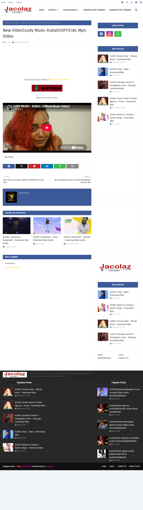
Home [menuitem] (41, 10)
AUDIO (100, 355)
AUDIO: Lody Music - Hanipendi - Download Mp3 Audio (16, 240)
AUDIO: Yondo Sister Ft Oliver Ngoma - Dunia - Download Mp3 (123, 101)
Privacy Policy (134, 466)
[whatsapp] (117, 34)
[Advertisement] (120, 172)
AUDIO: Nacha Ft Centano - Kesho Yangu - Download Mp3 (122, 117)
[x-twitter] (127, 2)
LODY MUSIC (15, 23)
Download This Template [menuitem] (94, 10)
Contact (19, 2)
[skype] (140, 2)
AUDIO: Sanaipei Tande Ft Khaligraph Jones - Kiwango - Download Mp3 (123, 85)
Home (3, 2)
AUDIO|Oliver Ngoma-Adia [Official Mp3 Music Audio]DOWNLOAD (121, 454)
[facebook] (122, 2)
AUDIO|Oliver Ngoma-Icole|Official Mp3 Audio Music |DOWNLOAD (123, 408)
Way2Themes (25, 466)
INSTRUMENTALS (104, 358)
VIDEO (121, 355)
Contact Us (122, 466)
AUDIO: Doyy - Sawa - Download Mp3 (120, 71)
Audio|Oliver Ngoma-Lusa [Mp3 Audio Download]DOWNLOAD (124, 439)
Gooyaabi (49, 466)
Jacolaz (8, 42)
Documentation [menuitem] (70, 10)
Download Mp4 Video (59, 79)
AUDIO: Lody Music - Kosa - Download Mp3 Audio (46, 238)
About (11, 2)
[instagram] (131, 2)
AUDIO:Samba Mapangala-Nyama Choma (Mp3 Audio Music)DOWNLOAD (121, 424)
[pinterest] (136, 2)
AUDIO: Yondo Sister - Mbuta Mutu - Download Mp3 (123, 58)
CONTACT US (123, 358)
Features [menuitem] (52, 10)
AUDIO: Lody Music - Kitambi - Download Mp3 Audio (77, 238)
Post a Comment (12, 267)
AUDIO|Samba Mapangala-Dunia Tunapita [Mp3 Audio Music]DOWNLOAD (124, 392)
